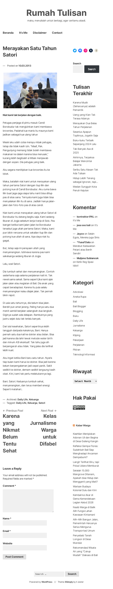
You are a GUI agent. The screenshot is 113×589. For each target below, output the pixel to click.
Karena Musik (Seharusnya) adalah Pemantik (84, 106)
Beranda (8, 32)
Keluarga (34, 399)
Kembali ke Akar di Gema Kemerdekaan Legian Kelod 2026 (84, 499)
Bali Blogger (79, 306)
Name (7, 518)
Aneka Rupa (79, 296)
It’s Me (23, 32)
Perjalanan (78, 344)
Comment (9, 485)
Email (7, 531)
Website (7, 543)
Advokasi (78, 291)
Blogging (78, 311)
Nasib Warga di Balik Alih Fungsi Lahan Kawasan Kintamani (84, 511)
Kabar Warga (83, 425)
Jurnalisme (79, 325)
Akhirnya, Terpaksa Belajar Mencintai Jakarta (83, 161)
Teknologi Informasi (84, 354)
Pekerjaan (78, 340)
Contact (57, 32)
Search (77, 63)
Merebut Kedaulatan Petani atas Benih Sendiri (84, 250)
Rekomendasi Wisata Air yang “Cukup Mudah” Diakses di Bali (85, 551)
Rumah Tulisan (56, 13)
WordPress (46, 582)
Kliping (76, 335)
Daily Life (23, 399)
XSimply (69, 582)
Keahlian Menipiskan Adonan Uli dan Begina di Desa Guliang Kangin (85, 437)
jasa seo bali (84, 225)
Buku (75, 316)
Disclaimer (39, 32)
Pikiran (76, 349)
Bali (75, 301)
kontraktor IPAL (85, 216)
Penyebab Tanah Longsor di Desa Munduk (82, 539)
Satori (42, 402)
